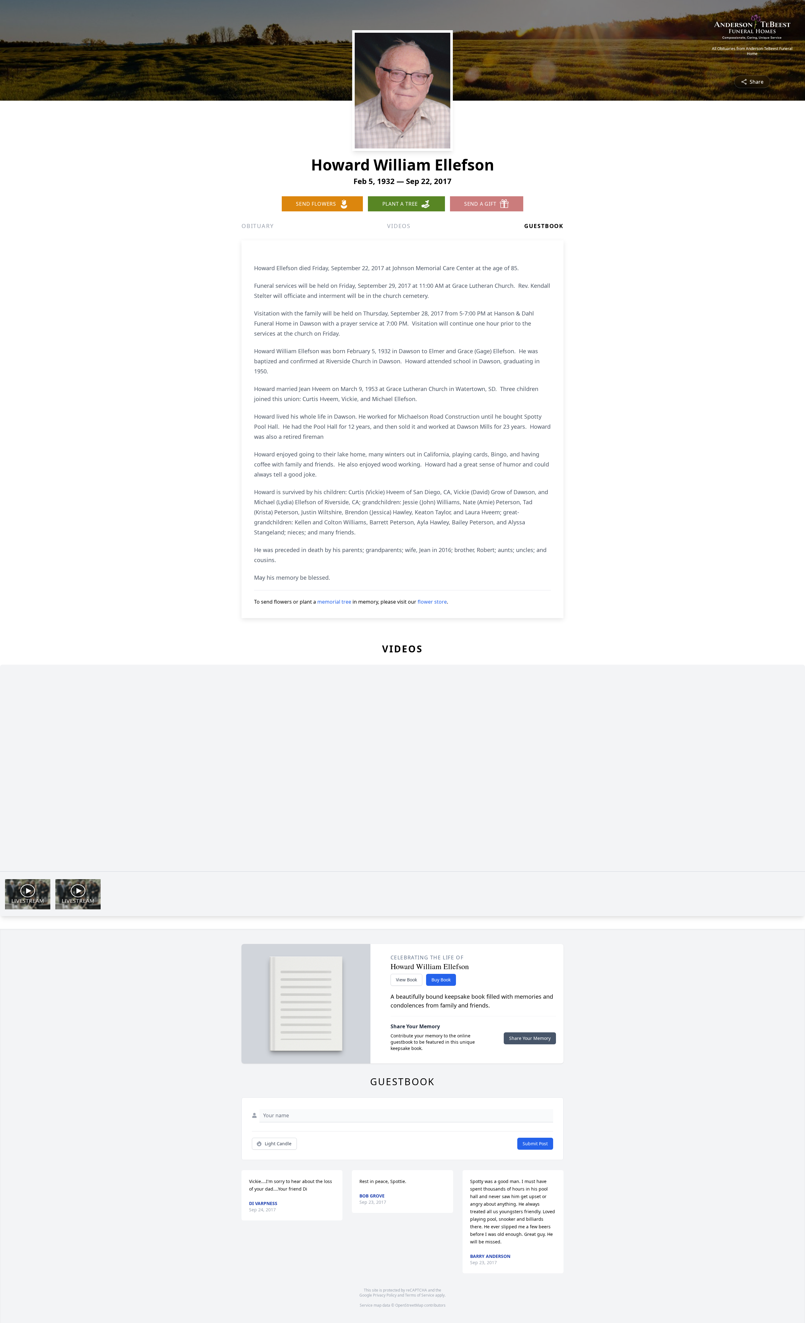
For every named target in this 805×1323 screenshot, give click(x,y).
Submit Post (535, 1144)
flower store (432, 601)
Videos (399, 226)
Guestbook (544, 226)
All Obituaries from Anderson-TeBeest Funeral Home (752, 51)
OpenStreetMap (409, 1305)
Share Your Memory (530, 1038)
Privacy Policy (385, 1295)
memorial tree (334, 601)
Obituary (258, 226)
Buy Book (441, 980)
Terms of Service (419, 1295)
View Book (406, 980)
